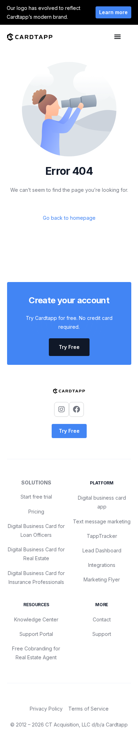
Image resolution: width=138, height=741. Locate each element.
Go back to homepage (69, 218)
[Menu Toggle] (117, 36)
